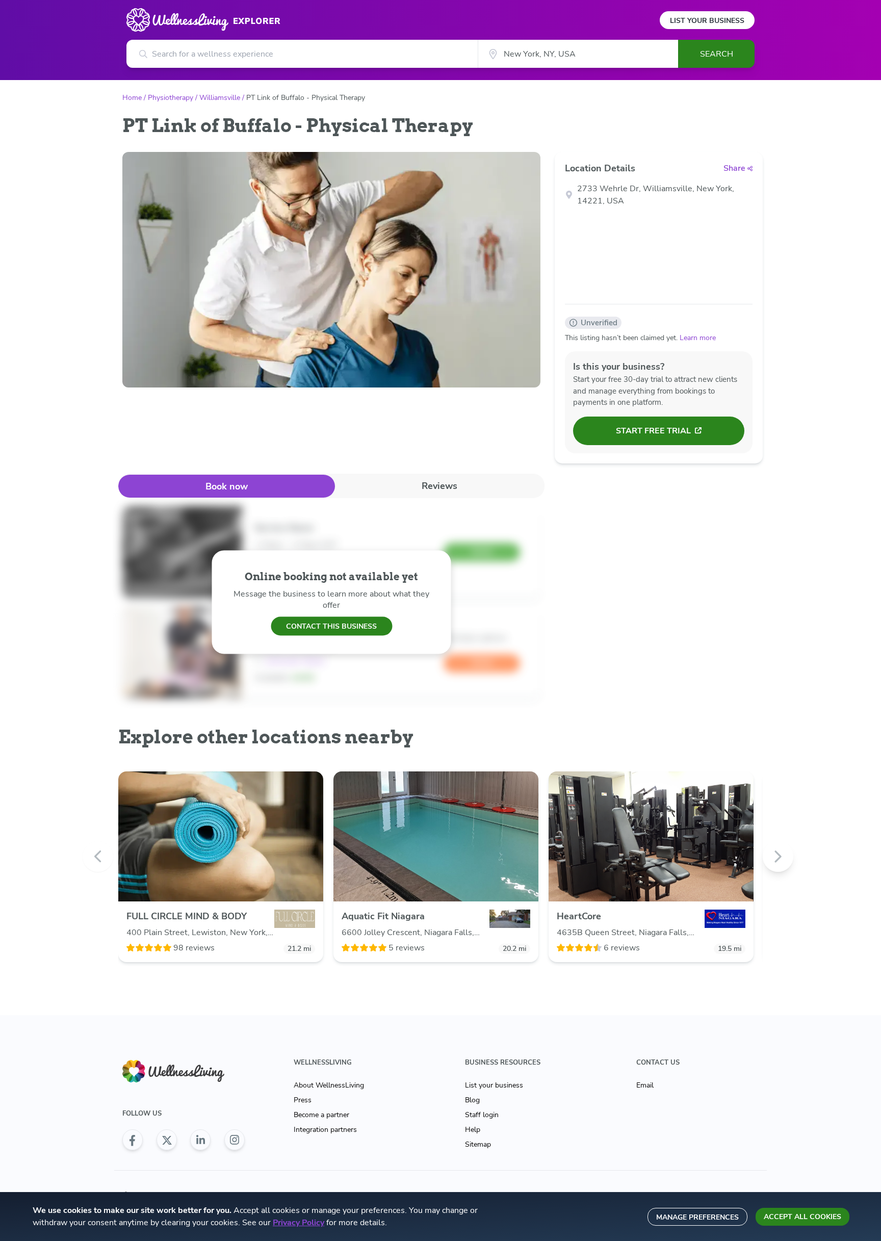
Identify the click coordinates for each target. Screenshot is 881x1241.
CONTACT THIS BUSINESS (331, 626)
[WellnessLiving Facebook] (132, 1140)
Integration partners (325, 1129)
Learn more (698, 338)
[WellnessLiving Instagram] (234, 1140)
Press (303, 1100)
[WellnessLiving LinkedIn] (200, 1140)
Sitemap (478, 1144)
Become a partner (321, 1115)
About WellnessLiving (329, 1085)
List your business (494, 1085)
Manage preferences (697, 1217)
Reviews (439, 486)
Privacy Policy (298, 1222)
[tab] (226, 486)
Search (716, 54)
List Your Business (707, 20)
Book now (226, 486)
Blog (472, 1100)
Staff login (482, 1115)
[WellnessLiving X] (167, 1140)
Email (645, 1085)
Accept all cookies (802, 1217)
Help (472, 1129)
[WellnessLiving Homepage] (183, 1071)
